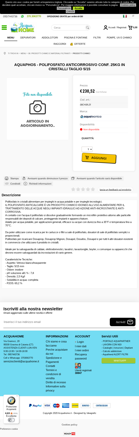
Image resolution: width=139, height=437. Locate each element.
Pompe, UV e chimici (119, 37)
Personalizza (64, 8)
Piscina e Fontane (75, 37)
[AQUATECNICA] (91, 117)
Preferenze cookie (9, 429)
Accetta (78, 8)
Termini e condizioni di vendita (53, 374)
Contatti (50, 366)
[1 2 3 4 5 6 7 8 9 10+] (87, 149)
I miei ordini (82, 350)
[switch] (11, 420)
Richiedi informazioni (40, 183)
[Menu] (17, 397)
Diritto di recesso (56, 382)
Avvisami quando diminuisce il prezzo (48, 178)
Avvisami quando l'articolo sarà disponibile (99, 178)
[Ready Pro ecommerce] (69, 433)
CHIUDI (70, 11)
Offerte (79, 44)
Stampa (14, 178)
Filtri (97, 37)
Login (80, 341)
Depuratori (28, 37)
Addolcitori (50, 37)
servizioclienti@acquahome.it (21, 361)
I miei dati (80, 346)
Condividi (15, 183)
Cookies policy (128, 5)
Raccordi (60, 44)
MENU (10, 37)
